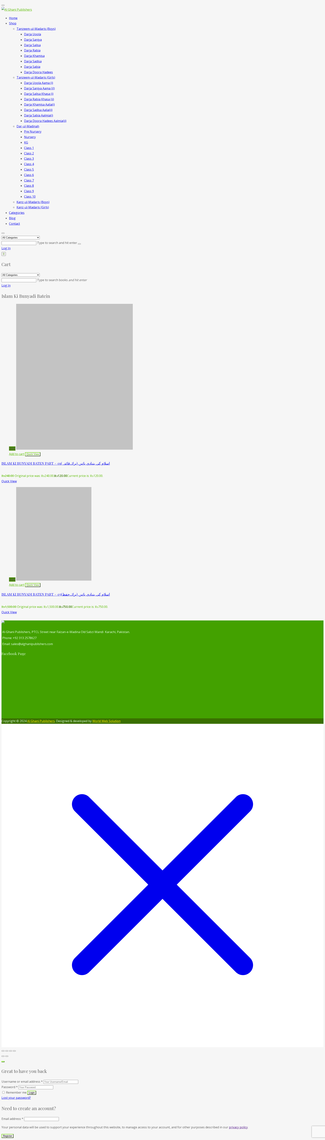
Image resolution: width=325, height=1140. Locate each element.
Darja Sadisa (33, 61)
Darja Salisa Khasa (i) (38, 94)
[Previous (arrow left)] (3, 1056)
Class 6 (29, 175)
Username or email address (22, 1081)
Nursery (30, 137)
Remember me (16, 1092)
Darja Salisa (32, 45)
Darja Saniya (33, 40)
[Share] (10, 1050)
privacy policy (238, 1127)
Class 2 (29, 153)
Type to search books (62, 280)
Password (10, 1087)
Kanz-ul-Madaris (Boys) (33, 202)
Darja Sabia (32, 67)
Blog (12, 218)
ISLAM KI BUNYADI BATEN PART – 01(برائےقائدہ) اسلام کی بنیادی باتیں (56, 463)
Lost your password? (16, 1098)
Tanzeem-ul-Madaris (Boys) (36, 29)
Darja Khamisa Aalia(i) (39, 104)
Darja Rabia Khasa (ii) (39, 99)
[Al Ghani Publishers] (17, 10)
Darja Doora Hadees (38, 72)
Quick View (9, 481)
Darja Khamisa (34, 56)
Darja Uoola (32, 34)
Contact (14, 224)
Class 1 (29, 148)
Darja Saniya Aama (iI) (39, 88)
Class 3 (29, 159)
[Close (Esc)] (14, 1050)
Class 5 (29, 169)
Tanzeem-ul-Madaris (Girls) (36, 77)
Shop (12, 23)
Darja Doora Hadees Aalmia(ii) (45, 121)
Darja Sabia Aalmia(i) (38, 115)
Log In (6, 248)
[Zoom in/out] (3, 1050)
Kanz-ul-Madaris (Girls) (33, 207)
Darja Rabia (32, 50)
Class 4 (29, 164)
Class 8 (29, 186)
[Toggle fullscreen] (6, 1050)
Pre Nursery (32, 131)
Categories (16, 213)
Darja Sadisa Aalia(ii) (38, 110)
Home (13, 18)
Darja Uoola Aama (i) (38, 83)
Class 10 (30, 196)
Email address (12, 1119)
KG (26, 142)
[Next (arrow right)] (6, 1056)
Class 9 (29, 191)
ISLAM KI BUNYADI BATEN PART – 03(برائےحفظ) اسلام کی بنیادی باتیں (56, 594)
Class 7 (29, 180)
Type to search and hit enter (57, 243)
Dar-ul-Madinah (28, 126)
